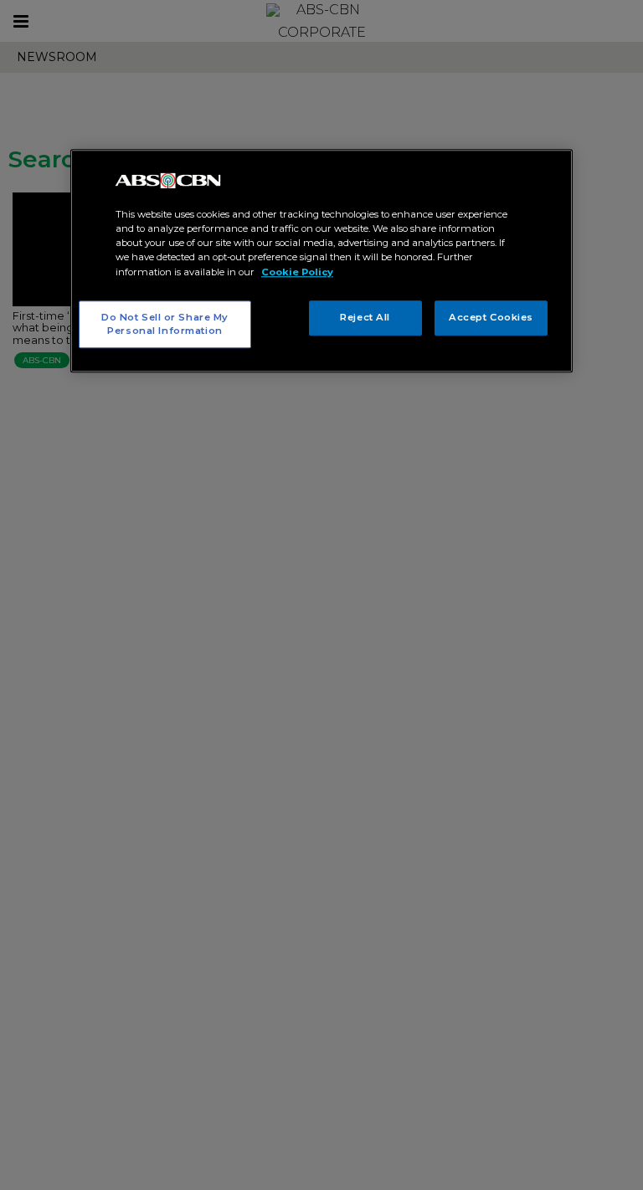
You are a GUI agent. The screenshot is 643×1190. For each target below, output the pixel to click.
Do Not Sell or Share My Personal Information (165, 323)
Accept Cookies (491, 317)
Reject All (365, 317)
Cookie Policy (297, 272)
